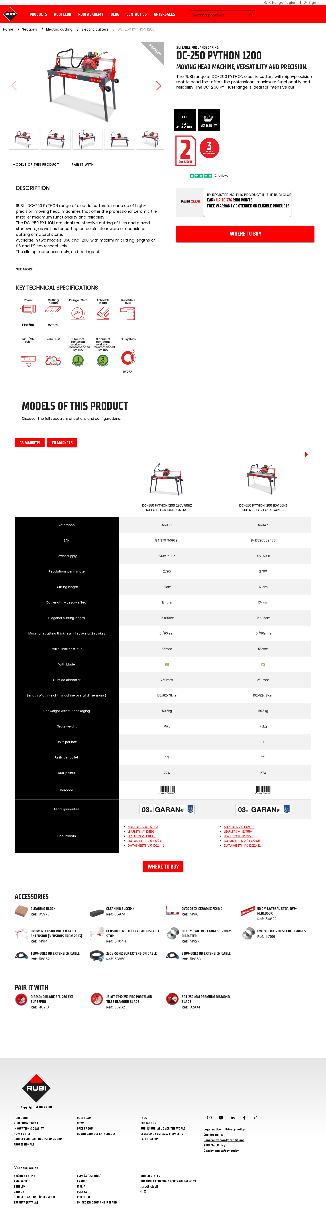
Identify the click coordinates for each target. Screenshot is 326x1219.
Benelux (20, 1186)
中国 (143, 1192)
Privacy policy (235, 1129)
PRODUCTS (38, 14)
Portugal (84, 1197)
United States (150, 1176)
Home (8, 29)
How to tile (22, 1134)
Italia (81, 1186)
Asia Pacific (22, 1181)
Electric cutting (59, 29)
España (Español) (89, 1176)
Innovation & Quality (29, 1128)
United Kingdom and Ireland (97, 1202)
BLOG (115, 14)
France (82, 1181)
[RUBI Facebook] (244, 1118)
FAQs (143, 1118)
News (80, 1123)
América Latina (24, 1176)
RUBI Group (21, 1118)
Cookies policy (214, 1135)
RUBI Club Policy (214, 1145)
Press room (85, 1128)
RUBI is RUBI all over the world (163, 1128)
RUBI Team (84, 1118)
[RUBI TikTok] (255, 1118)
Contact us (136, 14)
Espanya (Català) (26, 1202)
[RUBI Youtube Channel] (209, 1118)
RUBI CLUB (62, 14)
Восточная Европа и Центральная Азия (168, 1181)
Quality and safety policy (221, 1151)
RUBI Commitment (26, 1123)
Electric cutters (94, 29)
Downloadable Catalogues (96, 1134)
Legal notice (212, 1129)
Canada (19, 1192)
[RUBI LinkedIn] (232, 1118)
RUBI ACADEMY (91, 14)
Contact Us (148, 1123)
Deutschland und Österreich (34, 1197)
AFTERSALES (164, 14)
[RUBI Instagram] (221, 1118)
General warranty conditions (224, 1140)
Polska (82, 1192)
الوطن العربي (149, 1186)
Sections (29, 29)
